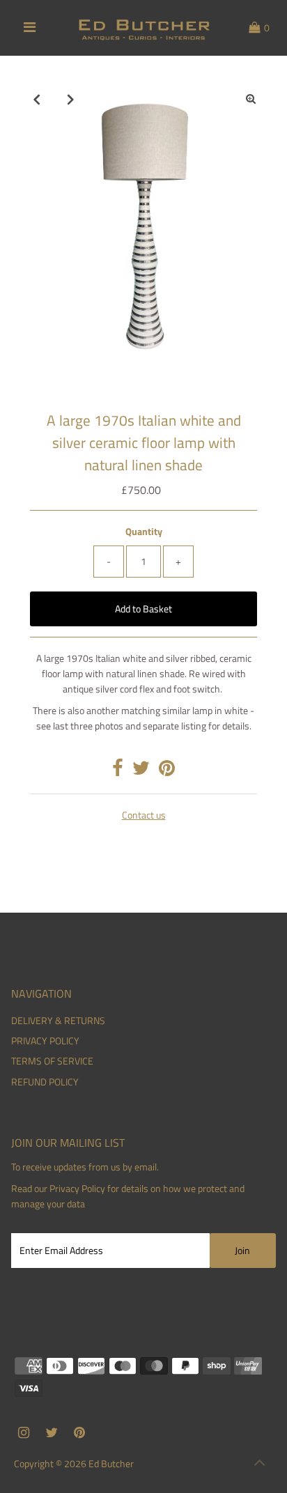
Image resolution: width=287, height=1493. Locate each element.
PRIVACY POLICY (45, 1041)
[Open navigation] (29, 27)
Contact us (144, 815)
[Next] (70, 99)
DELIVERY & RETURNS (58, 1021)
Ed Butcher (111, 1464)
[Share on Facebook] (117, 771)
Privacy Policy (77, 1189)
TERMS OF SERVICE (52, 1061)
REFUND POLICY (45, 1082)
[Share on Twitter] (141, 771)
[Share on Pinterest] (167, 771)
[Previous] (36, 99)
